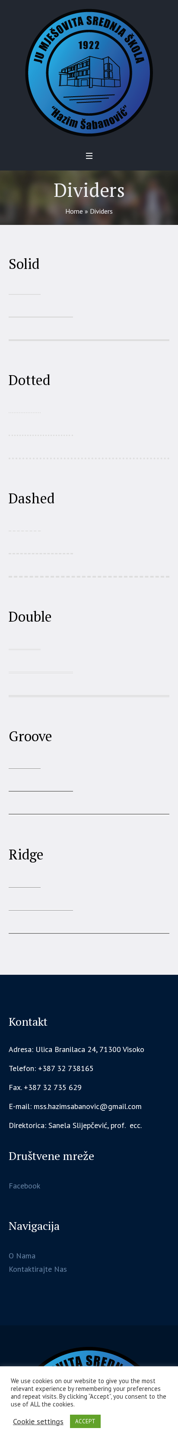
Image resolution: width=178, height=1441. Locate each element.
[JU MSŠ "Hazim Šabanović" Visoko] (89, 73)
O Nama (22, 1256)
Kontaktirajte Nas (38, 1269)
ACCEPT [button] (85, 1421)
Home (74, 211)
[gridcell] (89, 1125)
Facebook (24, 1186)
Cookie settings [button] (38, 1421)
